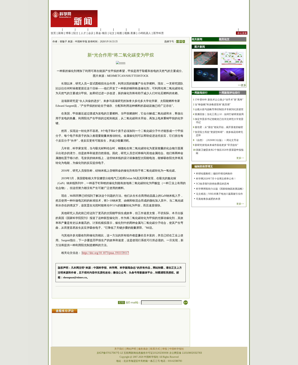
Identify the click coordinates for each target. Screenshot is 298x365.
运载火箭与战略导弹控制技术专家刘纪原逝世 (219, 109)
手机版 (243, 29)
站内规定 (232, 29)
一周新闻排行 (200, 92)
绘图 (119, 33)
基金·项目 (101, 33)
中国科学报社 (176, 348)
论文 (112, 33)
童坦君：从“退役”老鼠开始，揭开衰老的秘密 (219, 127)
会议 (90, 33)
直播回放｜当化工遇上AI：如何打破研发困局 (219, 114)
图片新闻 (199, 46)
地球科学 (120, 29)
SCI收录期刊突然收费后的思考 (212, 183)
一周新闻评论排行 (229, 92)
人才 (83, 33)
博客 (68, 33)
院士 (75, 33)
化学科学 (81, 29)
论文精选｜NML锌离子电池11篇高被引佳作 (219, 193)
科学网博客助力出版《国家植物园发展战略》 (220, 188)
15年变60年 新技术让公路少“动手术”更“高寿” (219, 99)
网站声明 (131, 348)
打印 (121, 302)
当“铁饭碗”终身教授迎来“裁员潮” (212, 104)
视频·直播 (130, 33)
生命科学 (56, 29)
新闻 (60, 33)
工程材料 (94, 29)
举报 (164, 348)
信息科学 (107, 29)
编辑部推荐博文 (203, 166)
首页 (53, 33)
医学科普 (158, 33)
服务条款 (143, 348)
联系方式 (155, 348)
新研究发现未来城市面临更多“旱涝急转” (216, 145)
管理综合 (145, 29)
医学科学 (68, 29)
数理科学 (132, 29)
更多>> (240, 158)
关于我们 (119, 348)
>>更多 (242, 85)
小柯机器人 (144, 33)
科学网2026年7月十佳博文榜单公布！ (216, 178)
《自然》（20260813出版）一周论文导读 (217, 140)
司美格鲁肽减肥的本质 (208, 198)
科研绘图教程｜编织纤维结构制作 (214, 173)
